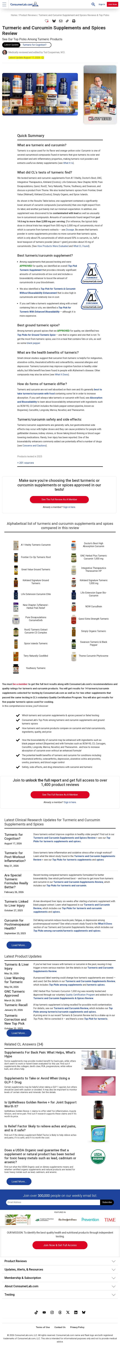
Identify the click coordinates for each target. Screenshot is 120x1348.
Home (14, 15)
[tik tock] (36, 1312)
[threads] (60, 1312)
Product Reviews (28, 15)
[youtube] (44, 1312)
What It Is (68, 163)
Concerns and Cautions (34, 445)
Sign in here (69, 507)
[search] (93, 4)
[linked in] (75, 1312)
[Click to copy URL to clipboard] (67, 21)
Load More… (19, 945)
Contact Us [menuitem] (60, 1327)
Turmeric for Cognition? (34, 44)
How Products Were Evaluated (52, 246)
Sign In (102, 4)
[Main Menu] (4, 4)
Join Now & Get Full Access (60, 1245)
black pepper (33, 343)
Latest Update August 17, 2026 (26, 57)
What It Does (61, 374)
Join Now (112, 4)
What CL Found (81, 246)
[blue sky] (83, 1312)
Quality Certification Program (80, 994)
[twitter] (68, 1312)
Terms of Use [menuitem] (43, 1327)
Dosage (70, 229)
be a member (20, 684)
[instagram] (52, 1312)
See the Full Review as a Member (59, 499)
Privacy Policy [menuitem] (77, 1327)
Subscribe (107, 1202)
